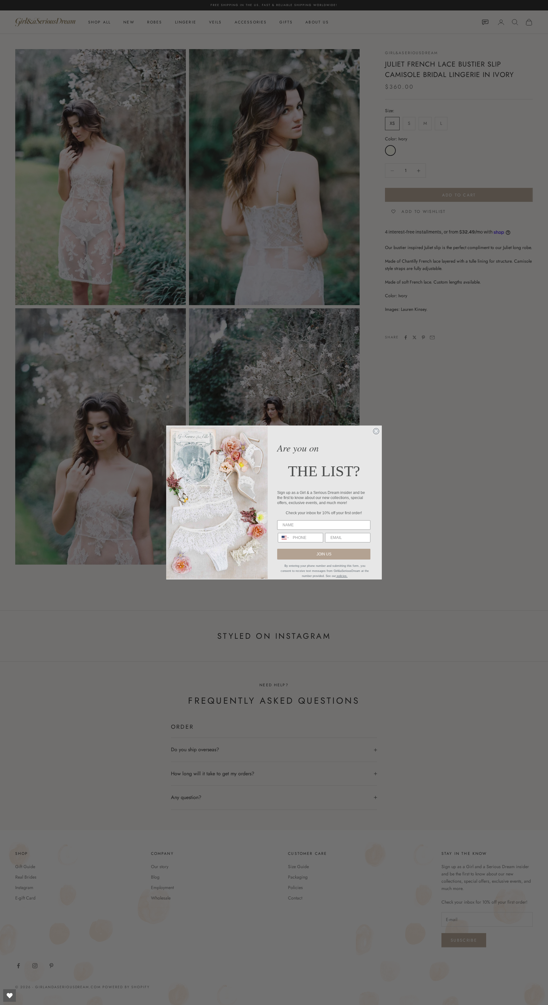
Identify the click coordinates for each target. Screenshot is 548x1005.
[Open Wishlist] (9, 995)
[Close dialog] (376, 431)
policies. (342, 576)
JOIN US (323, 554)
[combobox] (284, 537)
